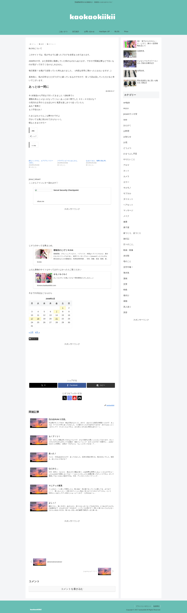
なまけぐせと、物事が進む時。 (96, 161)
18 (38, 319)
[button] (101, 385)
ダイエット (34, 338)
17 (32, 319)
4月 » (37, 332)
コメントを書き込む (72, 589)
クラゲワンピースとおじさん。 (68, 161)
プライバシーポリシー (143, 606)
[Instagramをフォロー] (69, 398)
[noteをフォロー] (79, 398)
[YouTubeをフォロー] (74, 398)
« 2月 (31, 332)
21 (57, 319)
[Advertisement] (72, 226)
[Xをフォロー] (64, 398)
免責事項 (156, 606)
